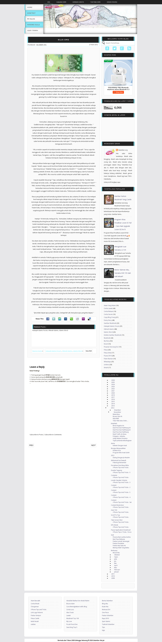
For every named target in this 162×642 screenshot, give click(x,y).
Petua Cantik (35, 618)
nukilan (33, 624)
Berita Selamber (107, 601)
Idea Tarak (32, 30)
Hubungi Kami (61, 2)
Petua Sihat (107, 353)
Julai (115, 559)
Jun (115, 561)
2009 (113, 578)
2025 (113, 382)
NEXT (93, 445)
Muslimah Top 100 (72, 618)
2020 (113, 393)
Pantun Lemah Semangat (121, 541)
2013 (113, 406)
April (115, 565)
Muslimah (107, 338)
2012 (112, 408)
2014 (113, 404)
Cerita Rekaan (108, 311)
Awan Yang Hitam (110, 305)
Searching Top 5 (71, 627)
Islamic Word (77, 351)
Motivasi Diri (106, 610)
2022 (113, 389)
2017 (113, 397)
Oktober (117, 555)
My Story (107, 341)
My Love (69, 621)
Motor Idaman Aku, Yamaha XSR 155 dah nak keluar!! (122, 273)
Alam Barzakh (35, 601)
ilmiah (106, 368)
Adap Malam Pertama (120, 438)
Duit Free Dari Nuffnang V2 (122, 430)
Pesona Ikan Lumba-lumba (122, 537)
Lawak (68, 615)
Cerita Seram (108, 314)
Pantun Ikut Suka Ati (119, 546)
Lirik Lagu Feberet (37, 612)
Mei (115, 563)
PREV (31, 445)
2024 (113, 384)
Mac (115, 568)
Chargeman (35, 607)
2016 (113, 399)
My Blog (31, 19)
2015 (113, 401)
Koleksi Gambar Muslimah (112, 335)
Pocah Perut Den (72, 624)
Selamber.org (122, 150)
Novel (106, 344)
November (117, 412)
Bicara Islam (70, 604)
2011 (113, 574)
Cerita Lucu (70, 610)
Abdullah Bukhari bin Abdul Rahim (77, 601)
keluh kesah (35, 621)
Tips (103, 627)
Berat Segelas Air (118, 426)
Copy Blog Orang (110, 317)
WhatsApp (107, 362)
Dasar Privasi (112, 2)
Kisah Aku (105, 607)
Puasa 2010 (108, 356)
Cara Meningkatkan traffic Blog (76, 607)
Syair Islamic (106, 621)
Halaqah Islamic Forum (53, 351)
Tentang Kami (95, 2)
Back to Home (37, 351)
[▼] (108, 408)
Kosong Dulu (33, 25)
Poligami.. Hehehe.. (119, 436)
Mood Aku (116, 553)
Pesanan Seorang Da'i (111, 347)
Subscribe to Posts (36, 434)
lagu (103, 630)
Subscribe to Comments (53, 434)
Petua (106, 350)
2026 (113, 380)
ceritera (106, 365)
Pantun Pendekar (118, 543)
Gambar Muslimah (110, 323)
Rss (48, 2)
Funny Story (108, 320)
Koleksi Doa (117, 450)
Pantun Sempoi (36, 615)
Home (29, 7)
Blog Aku (105, 604)
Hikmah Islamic (67, 351)
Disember (117, 410)
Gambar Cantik (78, 2)
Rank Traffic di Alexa (119, 434)
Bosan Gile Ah (117, 416)
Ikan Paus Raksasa (119, 539)
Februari (117, 570)
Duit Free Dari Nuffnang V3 (122, 428)
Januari (116, 572)
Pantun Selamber (107, 615)
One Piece (105, 612)
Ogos (116, 557)
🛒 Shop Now (118, 92)
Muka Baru (116, 414)
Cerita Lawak (108, 308)
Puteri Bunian (108, 359)
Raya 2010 (105, 618)
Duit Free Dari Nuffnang (121, 432)
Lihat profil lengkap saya (112, 182)
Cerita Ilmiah (35, 604)
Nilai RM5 (63, 39)
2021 (113, 391)
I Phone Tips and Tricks (38, 610)
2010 (113, 576)
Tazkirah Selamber (108, 624)
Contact (31, 13)
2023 (113, 387)
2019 (113, 395)
